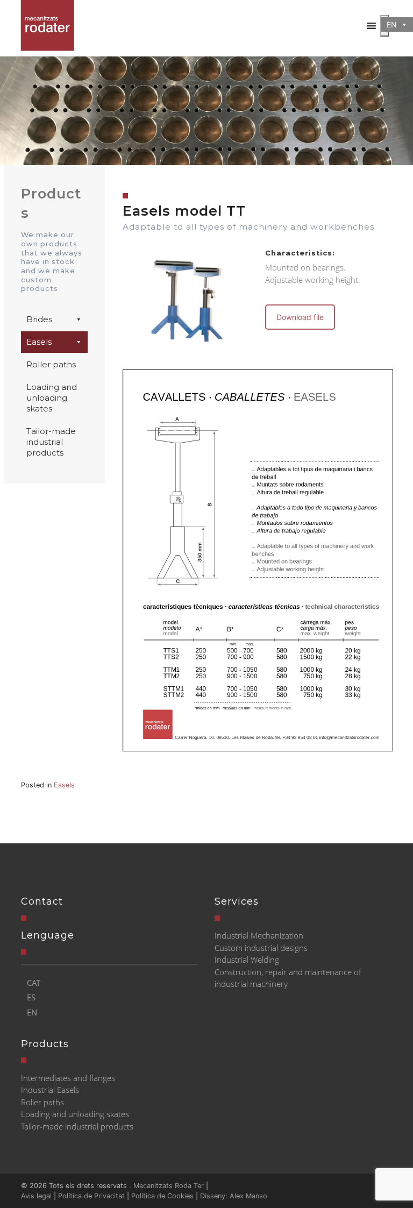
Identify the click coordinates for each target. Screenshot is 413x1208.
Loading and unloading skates (51, 398)
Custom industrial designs (261, 947)
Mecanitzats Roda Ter (168, 1186)
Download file (300, 317)
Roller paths (51, 364)
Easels (39, 342)
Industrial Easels (50, 1089)
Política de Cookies (162, 1196)
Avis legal (36, 1196)
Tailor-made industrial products (51, 442)
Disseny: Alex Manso (233, 1196)
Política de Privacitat (91, 1196)
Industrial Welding (247, 959)
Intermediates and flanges (68, 1077)
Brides (39, 319)
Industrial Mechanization (259, 935)
